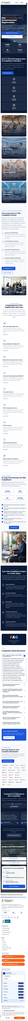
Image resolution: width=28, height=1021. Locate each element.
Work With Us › (14, 527)
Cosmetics (6, 170)
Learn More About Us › (8, 268)
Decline (7, 1017)
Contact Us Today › (8, 737)
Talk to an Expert (7, 272)
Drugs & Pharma (5, 930)
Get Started (12, 36)
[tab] (15, 41)
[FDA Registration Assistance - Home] (6, 2)
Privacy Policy (13, 1015)
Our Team (4, 944)
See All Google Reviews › (14, 835)
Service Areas (5, 946)
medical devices (6, 484)
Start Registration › (14, 858)
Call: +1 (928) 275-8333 (14, 862)
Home (3, 940)
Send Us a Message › (14, 886)
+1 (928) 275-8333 (10, 873)
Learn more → (6, 334)
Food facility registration (8, 129)
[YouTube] (14, 917)
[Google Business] (17, 917)
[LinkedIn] (11, 917)
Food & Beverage (5, 928)
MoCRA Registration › (12, 32)
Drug (5, 146)
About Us (4, 942)
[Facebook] (3, 917)
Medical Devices (8, 192)
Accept (19, 1017)
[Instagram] (9, 917)
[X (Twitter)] (6, 917)
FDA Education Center (6, 947)
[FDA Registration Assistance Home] (7, 900)
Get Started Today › (8, 761)
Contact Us (4, 949)
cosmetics (19, 447)
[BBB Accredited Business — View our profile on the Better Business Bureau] (6, 921)
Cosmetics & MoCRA (6, 932)
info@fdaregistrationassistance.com (14, 877)
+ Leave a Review (14, 806)
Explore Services (6, 134)
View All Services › (7, 73)
